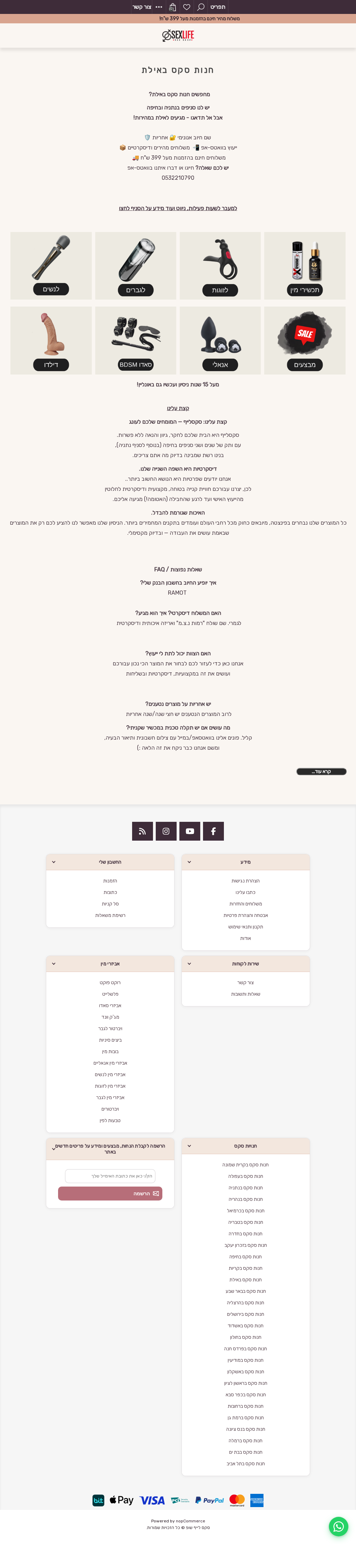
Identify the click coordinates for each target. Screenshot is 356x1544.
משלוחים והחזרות (245, 904)
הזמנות (110, 881)
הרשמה (142, 1193)
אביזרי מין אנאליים (110, 1063)
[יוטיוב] (189, 831)
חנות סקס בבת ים (245, 1452)
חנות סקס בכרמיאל (246, 1211)
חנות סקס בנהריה (246, 1199)
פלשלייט (110, 994)
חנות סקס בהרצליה (245, 1303)
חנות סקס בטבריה (245, 1222)
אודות (245, 938)
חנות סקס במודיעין (246, 1360)
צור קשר (141, 6)
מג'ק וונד (110, 1017)
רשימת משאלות (187, 7)
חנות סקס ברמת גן (246, 1418)
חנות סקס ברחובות (246, 1406)
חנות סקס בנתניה (246, 1188)
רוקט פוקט (110, 983)
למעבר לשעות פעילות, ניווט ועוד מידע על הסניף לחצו (178, 208)
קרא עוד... (321, 771)
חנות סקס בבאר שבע (246, 1291)
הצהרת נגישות (246, 881)
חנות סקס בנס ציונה (245, 1429)
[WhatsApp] (338, 1526)
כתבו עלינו (246, 892)
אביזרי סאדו (110, 1006)
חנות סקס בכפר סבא (246, 1395)
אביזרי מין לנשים (110, 1075)
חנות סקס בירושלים (245, 1314)
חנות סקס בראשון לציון (245, 1383)
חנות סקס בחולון (245, 1337)
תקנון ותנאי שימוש (245, 927)
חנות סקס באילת (245, 1280)
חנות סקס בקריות (245, 1268)
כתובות (110, 892)
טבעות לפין (110, 1121)
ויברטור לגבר (110, 1029)
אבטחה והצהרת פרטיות (246, 915)
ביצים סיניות (110, 1040)
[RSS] (142, 831)
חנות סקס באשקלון (245, 1372)
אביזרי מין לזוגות (110, 1086)
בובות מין (110, 1052)
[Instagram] (166, 831)
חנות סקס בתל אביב (246, 1464)
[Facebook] (213, 831)
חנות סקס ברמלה (245, 1441)
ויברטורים (110, 1109)
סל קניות (110, 904)
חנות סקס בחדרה (245, 1234)
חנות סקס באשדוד (246, 1326)
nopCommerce (190, 1521)
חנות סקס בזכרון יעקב (246, 1245)
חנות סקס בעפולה (245, 1176)
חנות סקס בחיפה (245, 1257)
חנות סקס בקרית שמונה (245, 1165)
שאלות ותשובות (245, 994)
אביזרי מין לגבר (110, 1098)
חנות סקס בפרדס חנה (245, 1349)
